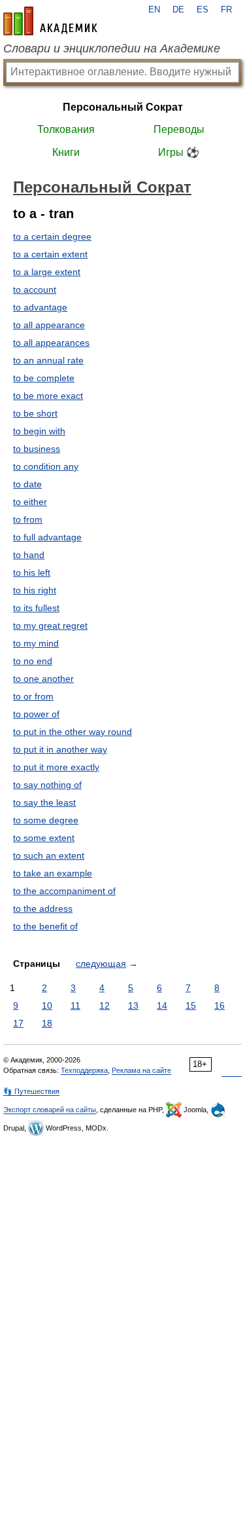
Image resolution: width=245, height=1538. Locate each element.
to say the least (44, 802)
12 (104, 1005)
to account (34, 289)
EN (154, 9)
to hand (28, 555)
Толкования (66, 129)
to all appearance (49, 325)
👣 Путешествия (31, 1091)
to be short (35, 413)
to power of (36, 714)
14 (162, 1005)
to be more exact (48, 395)
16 (219, 1005)
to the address (43, 908)
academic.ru (50, 21)
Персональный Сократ (123, 107)
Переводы (179, 129)
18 (47, 1023)
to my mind (36, 643)
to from (27, 519)
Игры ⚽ (178, 152)
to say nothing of (47, 784)
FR (226, 9)
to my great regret (50, 625)
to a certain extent (50, 254)
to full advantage (47, 537)
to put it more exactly (56, 767)
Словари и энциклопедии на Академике (111, 48)
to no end (32, 661)
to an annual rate (48, 360)
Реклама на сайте (141, 1070)
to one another (43, 678)
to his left (31, 572)
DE (178, 9)
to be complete (43, 378)
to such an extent (48, 855)
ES (202, 9)
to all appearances (51, 342)
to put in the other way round (72, 731)
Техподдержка (84, 1070)
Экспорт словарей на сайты (49, 1110)
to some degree (45, 820)
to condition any (45, 466)
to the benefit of (45, 926)
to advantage (40, 307)
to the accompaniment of (64, 891)
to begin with (39, 431)
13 (133, 1005)
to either (30, 502)
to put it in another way (60, 749)
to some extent (43, 838)
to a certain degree (52, 236)
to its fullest (36, 608)
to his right (34, 590)
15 (191, 1005)
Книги (66, 152)
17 (18, 1023)
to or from (33, 696)
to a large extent (46, 272)
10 (47, 1005)
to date (27, 484)
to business (36, 448)
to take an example (52, 873)
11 (75, 1005)
